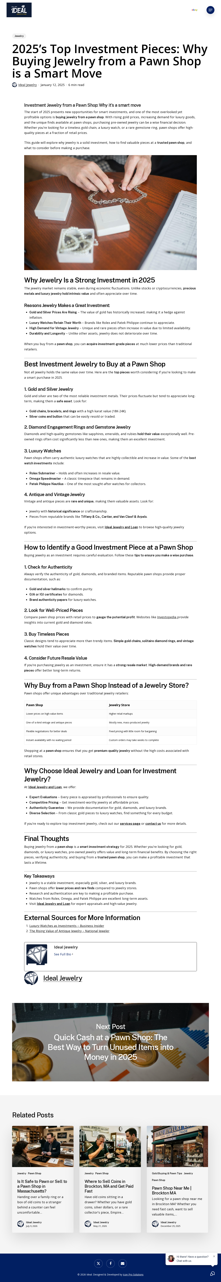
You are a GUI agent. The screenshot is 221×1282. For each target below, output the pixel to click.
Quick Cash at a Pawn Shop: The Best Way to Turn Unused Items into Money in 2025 (110, 1042)
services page (130, 823)
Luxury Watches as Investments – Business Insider (66, 926)
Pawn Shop (34, 1173)
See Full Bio (62, 954)
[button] (210, 10)
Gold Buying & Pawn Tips (167, 1173)
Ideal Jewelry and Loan (121, 527)
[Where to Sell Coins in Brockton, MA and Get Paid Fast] (110, 1179)
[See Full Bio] (72, 954)
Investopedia (167, 617)
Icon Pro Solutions (133, 1274)
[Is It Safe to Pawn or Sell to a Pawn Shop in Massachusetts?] (43, 1179)
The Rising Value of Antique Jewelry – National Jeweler (69, 931)
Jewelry (19, 36)
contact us (153, 823)
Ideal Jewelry (27, 85)
